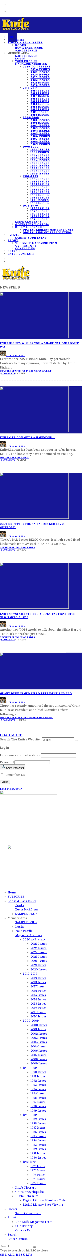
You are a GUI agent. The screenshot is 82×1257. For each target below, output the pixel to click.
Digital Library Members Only (48, 230)
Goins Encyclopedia (32, 224)
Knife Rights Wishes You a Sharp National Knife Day (39, 344)
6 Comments (8, 550)
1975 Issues (40, 208)
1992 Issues (40, 155)
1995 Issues (40, 163)
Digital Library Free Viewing (47, 232)
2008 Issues (40, 141)
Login (20, 58)
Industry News (9, 371)
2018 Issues (40, 93)
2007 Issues (40, 139)
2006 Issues (40, 136)
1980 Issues (40, 203)
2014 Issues (40, 104)
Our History (25, 246)
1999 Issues (40, 173)
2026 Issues (40, 69)
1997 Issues (40, 168)
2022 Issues (40, 80)
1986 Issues (40, 187)
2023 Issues (40, 77)
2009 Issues (40, 144)
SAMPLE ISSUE (26, 56)
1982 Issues (40, 197)
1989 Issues (40, 179)
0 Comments (8, 373)
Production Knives (23, 547)
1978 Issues (40, 216)
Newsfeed (46, 371)
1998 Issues (40, 171)
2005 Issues (40, 133)
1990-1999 (31, 147)
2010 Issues (40, 115)
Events (14, 235)
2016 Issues (40, 98)
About (13, 240)
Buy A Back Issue (29, 48)
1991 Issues (40, 152)
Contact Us (25, 248)
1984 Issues (40, 192)
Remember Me (14, 775)
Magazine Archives (31, 64)
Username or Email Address (20, 755)
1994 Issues (40, 160)
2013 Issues (40, 107)
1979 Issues (40, 219)
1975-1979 (30, 205)
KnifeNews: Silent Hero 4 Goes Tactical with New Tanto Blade (38, 615)
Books (20, 45)
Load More (11, 735)
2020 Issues (40, 85)
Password (7, 762)
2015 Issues (40, 101)
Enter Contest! (21, 254)
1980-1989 (30, 176)
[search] (76, 740)
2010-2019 (30, 88)
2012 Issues (40, 109)
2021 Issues (40, 82)
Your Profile (26, 61)
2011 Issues (40, 112)
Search (12, 1234)
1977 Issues (40, 213)
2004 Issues (40, 131)
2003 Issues (40, 128)
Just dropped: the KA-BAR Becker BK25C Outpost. (32, 525)
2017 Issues (40, 96)
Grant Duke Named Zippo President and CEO (36, 693)
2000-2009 (31, 117)
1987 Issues (40, 184)
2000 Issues (40, 120)
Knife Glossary (28, 222)
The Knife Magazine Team (36, 243)
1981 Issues (40, 200)
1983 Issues (40, 195)
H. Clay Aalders (15, 355)
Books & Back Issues (25, 42)
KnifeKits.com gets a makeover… (27, 437)
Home (12, 892)
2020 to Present (37, 66)
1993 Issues (40, 157)
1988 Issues (40, 181)
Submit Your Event (31, 238)
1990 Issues (40, 149)
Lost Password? (11, 788)
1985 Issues (40, 189)
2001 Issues (40, 123)
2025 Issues (40, 72)
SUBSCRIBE (16, 896)
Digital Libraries (30, 227)
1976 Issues (40, 211)
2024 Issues (40, 74)
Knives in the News (29, 371)
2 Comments (8, 639)
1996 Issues (40, 165)
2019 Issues (40, 90)
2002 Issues (40, 125)
